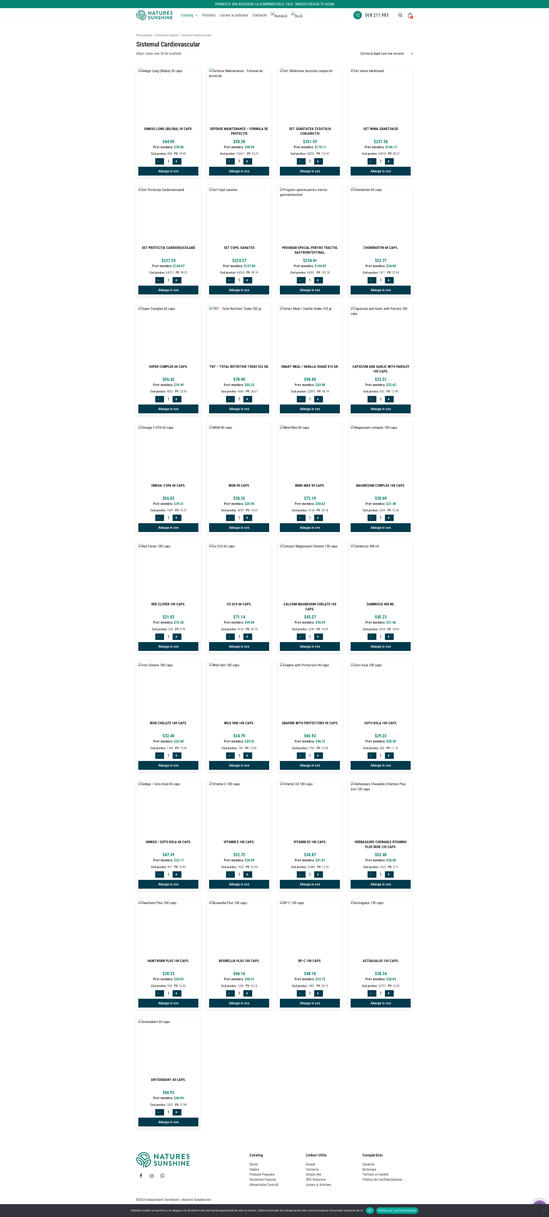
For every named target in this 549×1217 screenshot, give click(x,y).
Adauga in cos (168, 171)
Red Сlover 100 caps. (168, 604)
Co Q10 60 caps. (239, 604)
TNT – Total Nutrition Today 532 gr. (239, 367)
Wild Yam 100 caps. (239, 723)
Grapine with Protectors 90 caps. (310, 723)
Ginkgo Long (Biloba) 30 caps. (168, 129)
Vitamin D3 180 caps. (310, 842)
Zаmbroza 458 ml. (380, 604)
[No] (543, 1210)
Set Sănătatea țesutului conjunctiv (310, 131)
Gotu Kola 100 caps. (380, 723)
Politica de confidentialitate (397, 1210)
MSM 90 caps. (239, 485)
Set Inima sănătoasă (380, 129)
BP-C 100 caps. (309, 961)
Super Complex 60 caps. (168, 367)
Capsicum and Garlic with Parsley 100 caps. (380, 369)
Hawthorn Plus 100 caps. (168, 961)
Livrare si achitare (234, 15)
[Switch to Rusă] (297, 15)
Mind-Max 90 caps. (310, 485)
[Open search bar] (400, 15)
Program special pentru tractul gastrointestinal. (310, 250)
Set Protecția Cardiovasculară (168, 248)
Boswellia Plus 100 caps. (239, 961)
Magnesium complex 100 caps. (380, 485)
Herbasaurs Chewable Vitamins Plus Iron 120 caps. (381, 844)
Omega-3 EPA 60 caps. (168, 485)
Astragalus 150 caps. (381, 961)
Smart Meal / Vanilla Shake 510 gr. (310, 367)
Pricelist (209, 15)
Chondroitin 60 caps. (380, 248)
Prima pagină (144, 35)
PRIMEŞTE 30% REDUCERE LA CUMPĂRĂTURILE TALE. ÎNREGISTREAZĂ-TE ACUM (274, 4)
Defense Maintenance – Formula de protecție (239, 131)
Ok (370, 1210)
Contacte (259, 15)
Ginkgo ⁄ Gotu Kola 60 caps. (168, 842)
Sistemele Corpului (166, 35)
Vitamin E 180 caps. (239, 842)
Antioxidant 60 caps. (168, 1080)
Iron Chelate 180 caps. (168, 723)
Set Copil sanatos (239, 248)
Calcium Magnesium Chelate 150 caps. (310, 606)
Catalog (187, 15)
